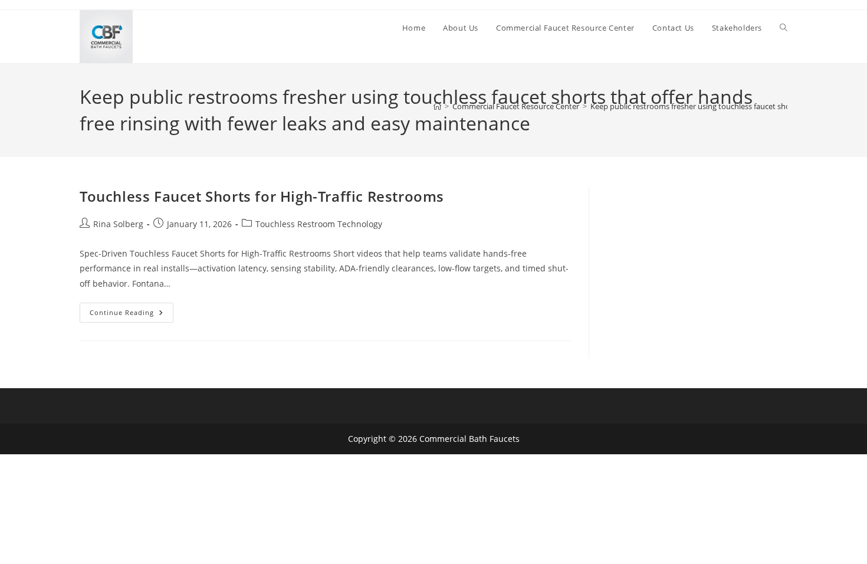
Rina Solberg (118, 223)
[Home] (437, 106)
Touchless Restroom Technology (318, 223)
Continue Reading (131, 315)
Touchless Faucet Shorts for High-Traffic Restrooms (262, 196)
